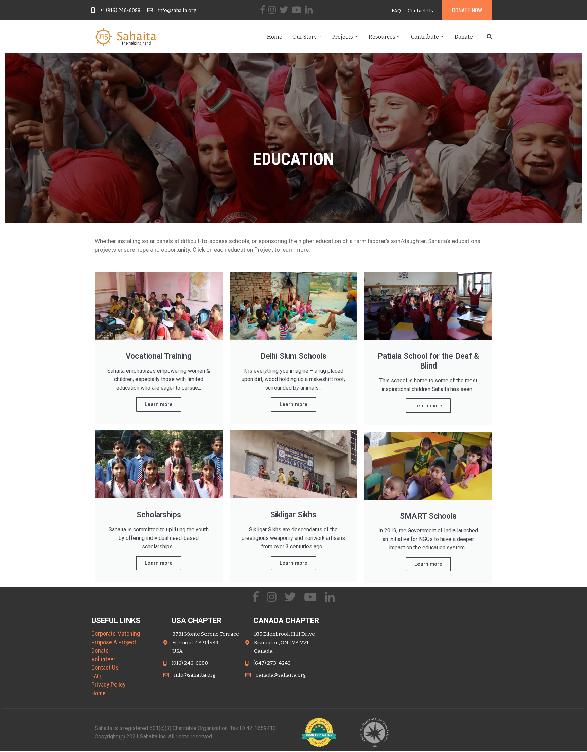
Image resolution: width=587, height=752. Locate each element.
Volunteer (103, 659)
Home (274, 37)
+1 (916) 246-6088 (120, 10)
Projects (342, 37)
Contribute (425, 37)
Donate (464, 37)
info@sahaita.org (177, 10)
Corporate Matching (115, 633)
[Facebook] (262, 9)
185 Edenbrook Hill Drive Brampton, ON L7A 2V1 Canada (284, 642)
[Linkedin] (309, 9)
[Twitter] (284, 9)
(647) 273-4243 (272, 663)
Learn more (159, 404)
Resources (382, 37)
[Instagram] (272, 9)
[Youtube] (296, 9)
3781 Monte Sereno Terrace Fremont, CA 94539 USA (205, 642)
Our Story (304, 37)
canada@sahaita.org (281, 675)
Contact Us (105, 667)
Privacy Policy (108, 684)
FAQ (96, 676)
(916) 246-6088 (190, 663)
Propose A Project (113, 642)
